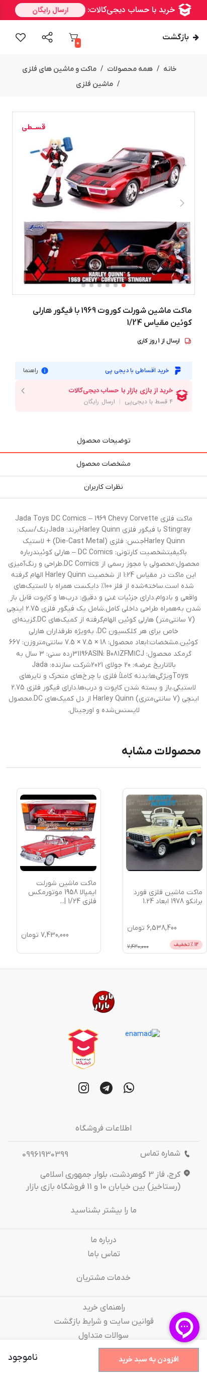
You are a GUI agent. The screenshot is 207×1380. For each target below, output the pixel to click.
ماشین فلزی (94, 84)
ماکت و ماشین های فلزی (59, 69)
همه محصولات (130, 69)
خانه (170, 69)
